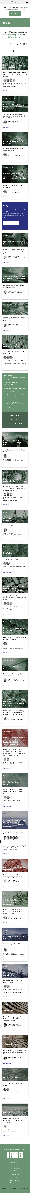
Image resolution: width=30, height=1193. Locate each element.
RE (15, 2)
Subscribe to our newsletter (14, 423)
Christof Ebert (16, 880)
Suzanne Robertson (12, 566)
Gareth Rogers (16, 256)
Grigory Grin (15, 679)
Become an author (15, 1183)
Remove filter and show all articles (21, 51)
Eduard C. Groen (12, 83)
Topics (16, 13)
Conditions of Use (23, 1188)
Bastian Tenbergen (12, 845)
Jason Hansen (16, 718)
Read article (6, 90)
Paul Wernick (17, 607)
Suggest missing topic (11, 223)
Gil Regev (10, 360)
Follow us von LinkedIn (14, 419)
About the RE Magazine (15, 1168)
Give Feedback (15, 1178)
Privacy (14, 1188)
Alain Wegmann (16, 360)
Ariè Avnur (15, 917)
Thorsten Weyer (7, 846)
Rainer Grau (15, 324)
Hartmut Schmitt (11, 85)
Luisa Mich (13, 533)
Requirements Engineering (15, 8)
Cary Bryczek (19, 762)
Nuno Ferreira (17, 497)
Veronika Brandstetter (14, 847)
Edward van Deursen (13, 989)
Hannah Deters (19, 83)
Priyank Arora (11, 646)
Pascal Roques (11, 953)
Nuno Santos (11, 497)
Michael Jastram (11, 762)
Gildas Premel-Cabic (12, 459)
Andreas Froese (15, 846)
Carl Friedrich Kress (17, 1057)
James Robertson (21, 566)
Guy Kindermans (16, 154)
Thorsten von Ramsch (17, 291)
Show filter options (11, 43)
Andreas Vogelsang (21, 845)
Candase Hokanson (17, 1092)
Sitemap (4, 1188)
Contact (15, 1170)
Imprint (9, 1188)
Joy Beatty (10, 1092)
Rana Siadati (11, 607)
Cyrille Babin (15, 121)
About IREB (15, 1165)
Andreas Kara (19, 800)
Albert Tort (15, 1024)
